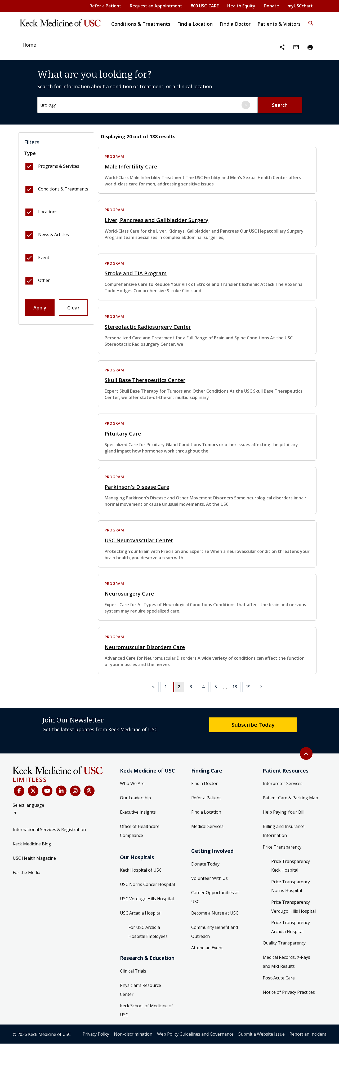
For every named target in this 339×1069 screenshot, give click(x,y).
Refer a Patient (105, 6)
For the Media (26, 872)
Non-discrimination (133, 1034)
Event (43, 257)
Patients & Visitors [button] (279, 24)
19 (248, 687)
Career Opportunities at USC (215, 897)
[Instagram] (75, 790)
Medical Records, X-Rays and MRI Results (286, 961)
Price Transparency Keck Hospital (290, 865)
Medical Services (207, 826)
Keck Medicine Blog (32, 844)
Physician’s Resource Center (140, 989)
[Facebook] (19, 790)
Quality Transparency (284, 943)
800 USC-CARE (205, 6)
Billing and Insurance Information (284, 830)
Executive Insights (138, 812)
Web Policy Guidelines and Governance (195, 1034)
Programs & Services (58, 166)
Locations (47, 212)
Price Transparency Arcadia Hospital (290, 927)
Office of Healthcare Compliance (139, 830)
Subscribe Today (253, 724)
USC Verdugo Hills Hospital (147, 899)
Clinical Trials (133, 971)
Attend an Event (207, 948)
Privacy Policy (96, 1034)
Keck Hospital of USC (141, 870)
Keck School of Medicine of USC (146, 1010)
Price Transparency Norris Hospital (290, 886)
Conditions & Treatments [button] (140, 24)
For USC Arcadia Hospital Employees (148, 931)
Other (44, 280)
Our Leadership (135, 798)
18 (234, 687)
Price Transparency (282, 847)
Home (29, 45)
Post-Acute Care (279, 978)
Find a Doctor (204, 783)
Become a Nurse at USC (214, 913)
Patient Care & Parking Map (290, 798)
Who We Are (132, 783)
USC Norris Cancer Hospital (147, 884)
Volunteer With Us (209, 878)
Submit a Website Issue (261, 1034)
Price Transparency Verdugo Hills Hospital (293, 906)
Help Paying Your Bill (283, 812)
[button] (310, 20)
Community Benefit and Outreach (214, 931)
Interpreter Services (282, 783)
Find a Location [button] (195, 24)
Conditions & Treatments (63, 189)
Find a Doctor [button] (235, 24)
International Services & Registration (49, 829)
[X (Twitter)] (33, 790)
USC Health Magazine (34, 858)
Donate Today (205, 864)
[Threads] (89, 790)
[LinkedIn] (61, 790)
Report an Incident (307, 1034)
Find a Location (206, 812)
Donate (271, 6)
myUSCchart (300, 6)
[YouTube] (47, 790)
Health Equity (241, 6)
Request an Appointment (156, 6)
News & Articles (53, 234)
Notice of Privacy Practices (289, 992)
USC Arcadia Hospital (141, 913)
